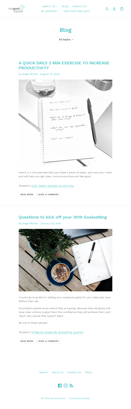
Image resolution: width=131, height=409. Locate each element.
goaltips (52, 185)
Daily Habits (38, 185)
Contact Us (74, 372)
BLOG (65, 6)
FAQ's (88, 372)
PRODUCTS (81, 6)
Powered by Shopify (79, 398)
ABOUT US (50, 6)
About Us (57, 372)
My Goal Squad (57, 398)
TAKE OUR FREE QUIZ (76, 11)
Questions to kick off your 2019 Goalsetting (63, 217)
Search (43, 372)
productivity (66, 185)
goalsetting (65, 332)
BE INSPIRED (51, 11)
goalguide (51, 332)
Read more (27, 194)
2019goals (37, 332)
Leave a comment (48, 194)
